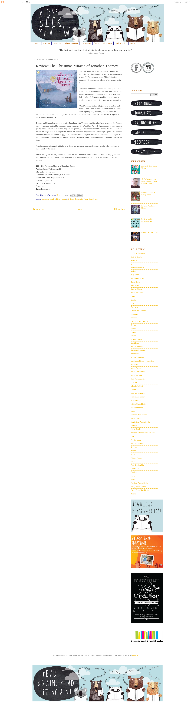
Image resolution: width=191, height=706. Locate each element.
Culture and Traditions (139, 311)
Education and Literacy (139, 321)
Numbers (134, 426)
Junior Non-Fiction (138, 372)
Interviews (134, 365)
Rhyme (133, 451)
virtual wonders (71, 43)
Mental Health (136, 400)
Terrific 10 (135, 469)
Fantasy (133, 332)
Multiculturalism (137, 408)
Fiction (133, 336)
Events (133, 325)
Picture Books (61, 199)
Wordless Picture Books (139, 483)
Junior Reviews (136, 375)
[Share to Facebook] (78, 195)
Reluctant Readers (137, 444)
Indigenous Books (137, 357)
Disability (134, 314)
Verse (132, 479)
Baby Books (135, 275)
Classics (133, 296)
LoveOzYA (135, 390)
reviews (46, 43)
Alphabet (134, 260)
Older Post (119, 209)
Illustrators (135, 354)
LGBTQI (134, 383)
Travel (133, 476)
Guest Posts (135, 343)
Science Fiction (136, 458)
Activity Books (136, 257)
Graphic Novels (136, 339)
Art (132, 264)
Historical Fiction (137, 347)
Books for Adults (137, 293)
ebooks (133, 494)
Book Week (135, 286)
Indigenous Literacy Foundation (142, 361)
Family (52, 199)
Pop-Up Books (136, 440)
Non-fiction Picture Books (140, 422)
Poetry (133, 436)
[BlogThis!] (74, 195)
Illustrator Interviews (138, 350)
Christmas (45, 199)
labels (96, 43)
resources (57, 43)
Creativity (134, 307)
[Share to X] (76, 195)
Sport (133, 462)
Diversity (134, 318)
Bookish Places (136, 289)
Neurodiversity (136, 418)
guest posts (86, 43)
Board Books (135, 282)
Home (80, 209)
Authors (133, 271)
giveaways (107, 43)
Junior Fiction (136, 368)
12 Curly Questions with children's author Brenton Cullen (149, 181)
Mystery (134, 411)
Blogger (135, 655)
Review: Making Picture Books (147, 220)
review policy (121, 43)
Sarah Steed (93, 199)
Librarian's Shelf (137, 386)
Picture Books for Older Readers (142, 433)
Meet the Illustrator (138, 393)
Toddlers (134, 472)
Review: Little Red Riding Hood (148, 194)
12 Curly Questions (138, 253)
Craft (132, 304)
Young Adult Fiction (138, 487)
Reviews (70, 199)
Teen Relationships (137, 465)
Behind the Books (137, 278)
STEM (133, 454)
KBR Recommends (137, 379)
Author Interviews (137, 268)
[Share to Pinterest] (81, 195)
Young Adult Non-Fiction (140, 490)
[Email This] (71, 195)
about (37, 43)
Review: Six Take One (149, 233)
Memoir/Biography (138, 397)
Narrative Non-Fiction (139, 415)
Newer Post (39, 209)
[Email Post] (66, 195)
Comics (133, 300)
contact (133, 43)
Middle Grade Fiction (138, 404)
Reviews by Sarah (81, 199)
